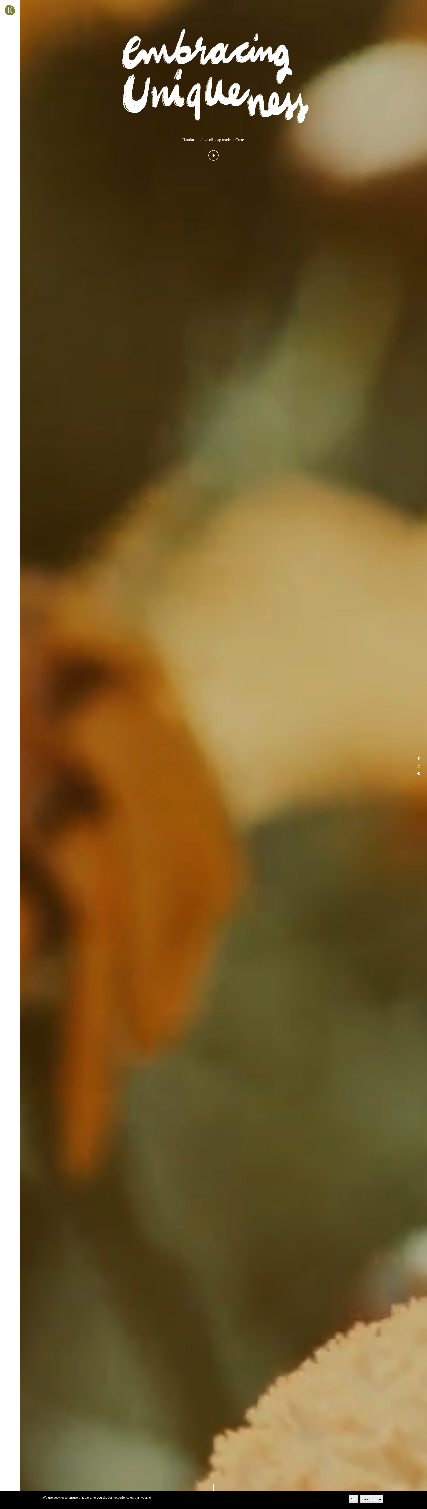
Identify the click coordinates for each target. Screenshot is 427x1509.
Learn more (372, 1499)
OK (353, 1499)
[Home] (10, 10)
